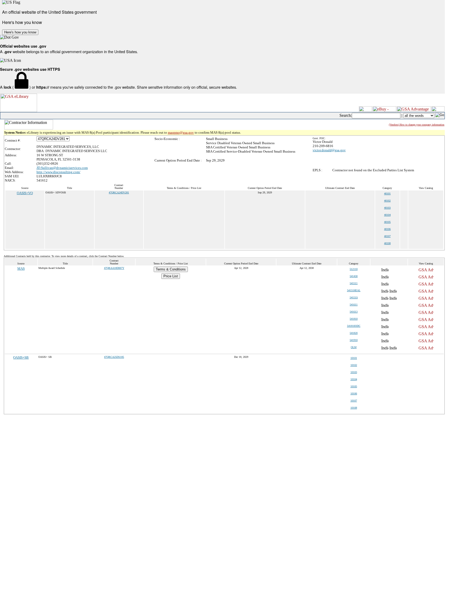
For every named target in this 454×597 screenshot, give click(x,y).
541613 (354, 311)
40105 (387, 221)
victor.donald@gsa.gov (329, 150)
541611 (354, 304)
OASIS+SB (21, 357)
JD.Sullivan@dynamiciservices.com (62, 168)
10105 (353, 386)
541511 (354, 283)
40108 (387, 243)
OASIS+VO (25, 193)
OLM (354, 347)
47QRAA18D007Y (114, 268)
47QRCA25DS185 (114, 356)
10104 (353, 379)
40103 (387, 207)
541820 (354, 333)
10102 (353, 365)
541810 (354, 318)
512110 (354, 269)
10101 (353, 358)
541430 (354, 276)
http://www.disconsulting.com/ (58, 172)
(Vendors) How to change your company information (416, 124)
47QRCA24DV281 (119, 192)
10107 (353, 400)
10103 (353, 372)
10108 (353, 407)
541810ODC (353, 325)
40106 (387, 229)
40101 (387, 193)
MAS (21, 268)
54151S (354, 297)
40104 (387, 214)
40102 (387, 200)
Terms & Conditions (171, 269)
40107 (387, 236)
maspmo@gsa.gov (181, 132)
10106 (353, 393)
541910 (354, 340)
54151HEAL (353, 290)
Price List (170, 276)
